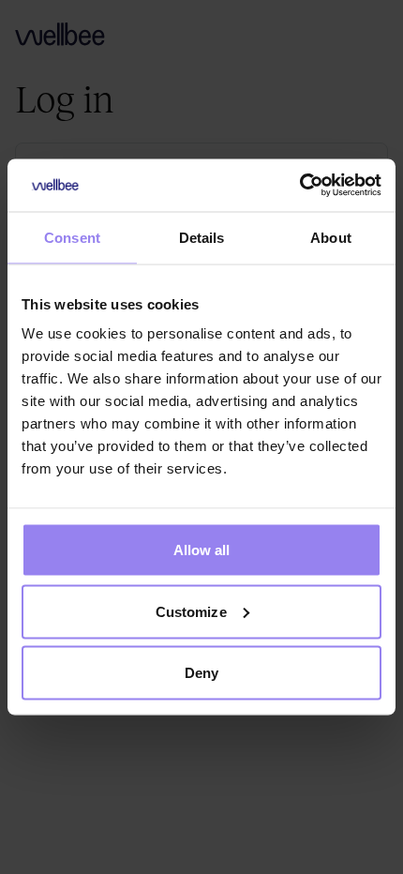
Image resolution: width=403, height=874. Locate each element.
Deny (201, 673)
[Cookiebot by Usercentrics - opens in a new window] (299, 185)
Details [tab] (202, 237)
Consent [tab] (72, 237)
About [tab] (330, 237)
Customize (191, 611)
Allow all (202, 550)
